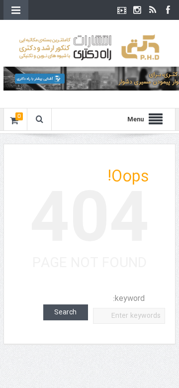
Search (65, 312)
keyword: (129, 298)
